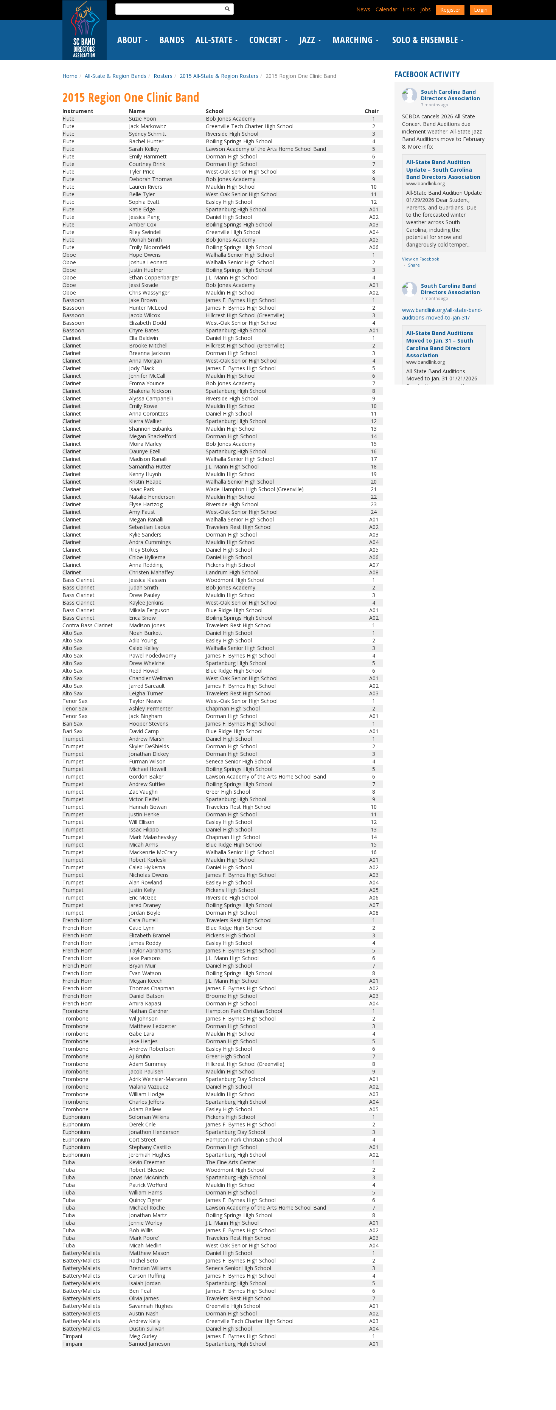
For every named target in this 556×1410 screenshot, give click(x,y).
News (363, 9)
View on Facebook (420, 259)
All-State (215, 39)
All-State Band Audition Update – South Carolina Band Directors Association (443, 169)
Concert (266, 39)
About (130, 39)
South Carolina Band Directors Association (450, 95)
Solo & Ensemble (425, 39)
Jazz (308, 39)
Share (414, 265)
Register (450, 9)
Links (408, 9)
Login (481, 9)
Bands (171, 39)
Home (70, 75)
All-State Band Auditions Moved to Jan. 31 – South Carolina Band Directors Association (439, 344)
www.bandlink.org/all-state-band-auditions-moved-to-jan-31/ (442, 313)
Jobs (425, 9)
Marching (353, 39)
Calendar (386, 9)
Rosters (163, 75)
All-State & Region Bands (115, 75)
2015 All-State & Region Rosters (219, 75)
